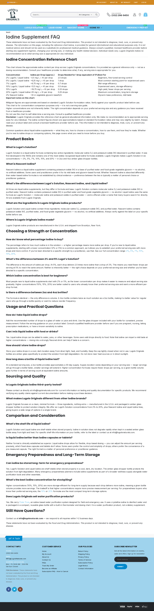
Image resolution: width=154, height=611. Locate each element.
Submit (120, 567)
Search (96, 14)
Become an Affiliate (49, 568)
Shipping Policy (84, 554)
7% (136, 251)
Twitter (14, 589)
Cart (136, 2)
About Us (113, 2)
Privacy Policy (83, 557)
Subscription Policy (85, 563)
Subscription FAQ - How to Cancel (55, 571)
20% (13, 254)
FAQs (44, 563)
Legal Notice (83, 566)
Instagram (20, 589)
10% (141, 251)
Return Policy (83, 551)
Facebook (8, 589)
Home (44, 551)
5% (131, 251)
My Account (101, 2)
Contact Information (85, 568)
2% (127, 251)
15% (8, 254)
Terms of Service (84, 560)
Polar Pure (24, 502)
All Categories (84, 15)
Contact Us (46, 560)
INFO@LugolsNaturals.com (16, 559)
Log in (143, 2)
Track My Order (48, 566)
